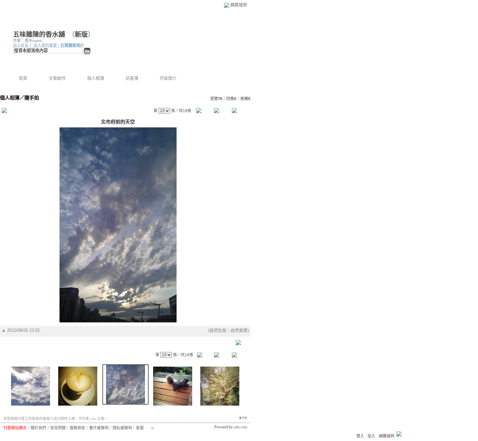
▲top (242, 417)
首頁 (23, 78)
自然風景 (239, 330)
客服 (140, 428)
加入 (371, 436)
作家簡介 (168, 78)
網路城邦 (238, 4)
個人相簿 (95, 78)
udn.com (240, 427)
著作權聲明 (99, 428)
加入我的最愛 (45, 45)
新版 (81, 34)
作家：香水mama (27, 40)
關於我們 (38, 428)
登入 (360, 436)
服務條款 (77, 428)
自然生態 (217, 330)
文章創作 (57, 78)
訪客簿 (132, 78)
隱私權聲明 (122, 428)
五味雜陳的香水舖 (39, 34)
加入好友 (21, 45)
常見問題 (58, 428)
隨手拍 (31, 97)
